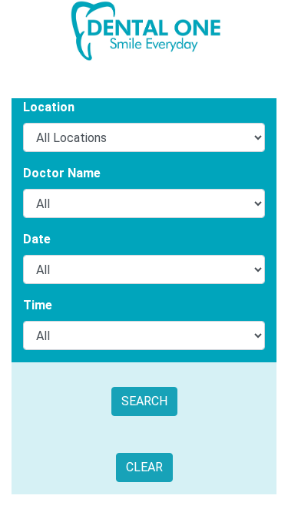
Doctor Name (62, 173)
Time (37, 305)
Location (48, 107)
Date (37, 239)
